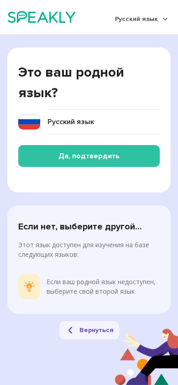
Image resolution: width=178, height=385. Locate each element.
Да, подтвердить (89, 156)
